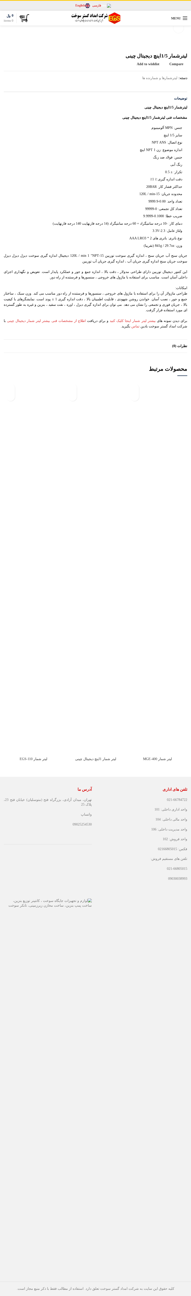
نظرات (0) (179, 346)
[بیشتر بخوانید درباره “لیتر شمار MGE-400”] (134, 396)
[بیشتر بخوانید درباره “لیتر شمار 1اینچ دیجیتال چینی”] (72, 396)
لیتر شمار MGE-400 (157, 759)
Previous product (16, 45)
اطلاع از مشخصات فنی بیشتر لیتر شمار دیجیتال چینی (47, 321)
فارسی (96, 5)
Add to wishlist (148, 64)
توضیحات (180, 98)
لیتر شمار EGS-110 (33, 759)
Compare (176, 64)
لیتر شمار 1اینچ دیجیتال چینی (95, 759)
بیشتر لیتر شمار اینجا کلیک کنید (132, 321)
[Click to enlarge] (179, 28)
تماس (135, 326)
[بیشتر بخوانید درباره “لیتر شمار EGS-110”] (10, 396)
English (80, 5)
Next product (6, 45)
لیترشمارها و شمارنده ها (159, 78)
